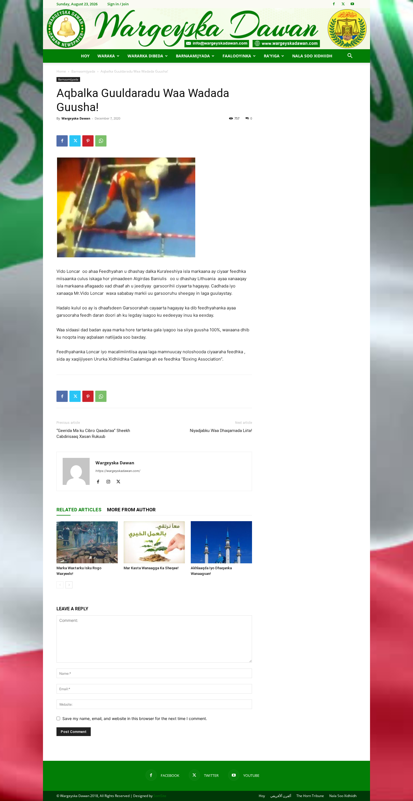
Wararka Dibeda (145, 55)
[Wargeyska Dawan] (206, 28)
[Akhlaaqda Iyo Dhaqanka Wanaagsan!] (221, 542)
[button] (350, 56)
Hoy (85, 55)
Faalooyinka (237, 55)
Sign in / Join (118, 3)
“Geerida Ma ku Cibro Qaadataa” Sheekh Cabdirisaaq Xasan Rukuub (93, 433)
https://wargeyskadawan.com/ (118, 471)
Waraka (106, 55)
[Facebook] (334, 4)
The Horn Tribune (310, 795)
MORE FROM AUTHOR (131, 509)
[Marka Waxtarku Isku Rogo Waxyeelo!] (87, 542)
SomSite (159, 795)
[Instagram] (110, 482)
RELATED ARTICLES (78, 509)
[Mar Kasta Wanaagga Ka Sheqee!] (154, 542)
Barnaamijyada (193, 55)
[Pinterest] (88, 141)
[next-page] (68, 584)
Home (61, 71)
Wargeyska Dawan (76, 118)
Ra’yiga (272, 55)
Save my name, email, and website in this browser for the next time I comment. (134, 718)
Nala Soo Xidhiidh (312, 55)
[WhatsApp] (100, 141)
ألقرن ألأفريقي (280, 795)
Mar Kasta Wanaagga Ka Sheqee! (151, 568)
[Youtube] (352, 4)
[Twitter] (343, 4)
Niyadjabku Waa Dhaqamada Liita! (221, 430)
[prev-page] (59, 584)
